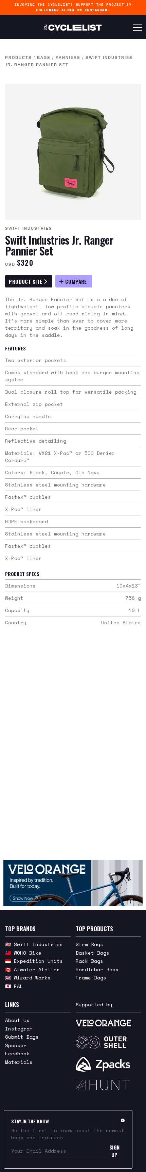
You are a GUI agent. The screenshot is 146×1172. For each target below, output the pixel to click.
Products (18, 57)
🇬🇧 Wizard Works (28, 977)
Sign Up (114, 1150)
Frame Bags (91, 977)
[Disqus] (73, 747)
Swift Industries (28, 228)
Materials (19, 1062)
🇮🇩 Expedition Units (34, 960)
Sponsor (15, 1045)
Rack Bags (89, 960)
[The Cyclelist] (73, 27)
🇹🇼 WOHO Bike (23, 952)
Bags (44, 57)
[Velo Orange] (73, 883)
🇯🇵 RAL (14, 986)
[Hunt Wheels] (108, 1085)
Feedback (17, 1053)
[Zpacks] (108, 1064)
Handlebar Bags (97, 969)
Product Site (26, 281)
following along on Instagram (71, 10)
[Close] (123, 1120)
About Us (17, 1020)
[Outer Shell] (108, 1042)
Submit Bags (22, 1036)
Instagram (19, 1028)
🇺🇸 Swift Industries (34, 944)
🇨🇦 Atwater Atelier (32, 969)
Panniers (68, 57)
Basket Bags (92, 952)
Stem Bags (89, 944)
